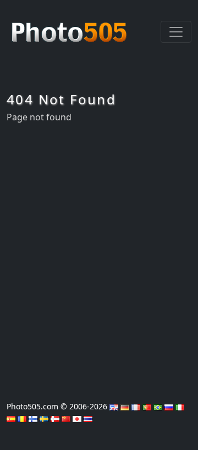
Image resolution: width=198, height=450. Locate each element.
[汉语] (66, 418)
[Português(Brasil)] (157, 406)
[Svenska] (44, 418)
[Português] (146, 406)
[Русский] (168, 406)
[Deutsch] (124, 406)
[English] (113, 406)
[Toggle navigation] (176, 32)
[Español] (11, 418)
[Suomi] (33, 418)
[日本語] (77, 418)
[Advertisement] (99, 259)
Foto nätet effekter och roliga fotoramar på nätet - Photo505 (70, 26)
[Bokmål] (55, 418)
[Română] (22, 418)
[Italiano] (179, 406)
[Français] (135, 406)
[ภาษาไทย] (88, 418)
